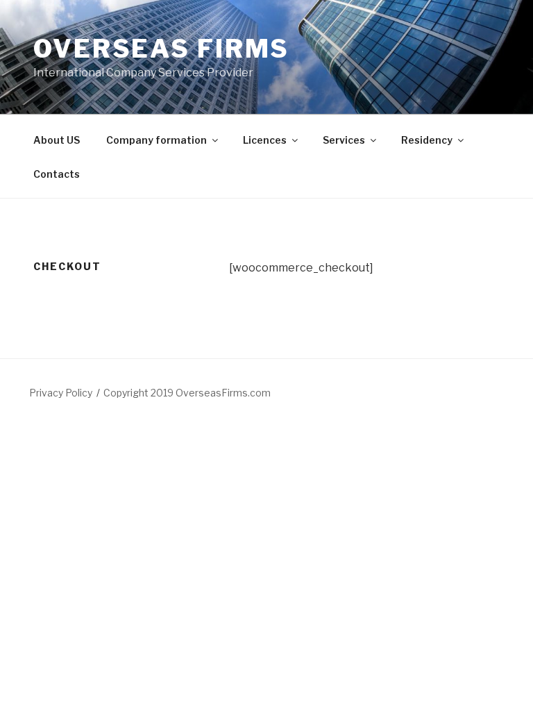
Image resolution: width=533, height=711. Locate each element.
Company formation (156, 140)
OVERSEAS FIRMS (161, 48)
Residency (426, 140)
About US (56, 140)
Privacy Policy (60, 393)
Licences (265, 140)
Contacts (56, 174)
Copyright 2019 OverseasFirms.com (187, 393)
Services (344, 140)
